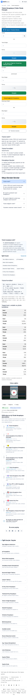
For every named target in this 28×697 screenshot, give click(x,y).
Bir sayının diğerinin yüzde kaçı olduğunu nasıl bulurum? (11, 198)
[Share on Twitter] (6, 530)
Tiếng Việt (23, 692)
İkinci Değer (5, 77)
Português (4, 691)
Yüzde (3, 32)
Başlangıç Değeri (6, 101)
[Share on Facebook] (9, 530)
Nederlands (14, 691)
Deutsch (17, 689)
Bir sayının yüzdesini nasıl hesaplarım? (10, 193)
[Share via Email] (21, 530)
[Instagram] (3, 685)
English (8, 689)
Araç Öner (4, 682)
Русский (24, 691)
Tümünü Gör (23, 255)
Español (13, 689)
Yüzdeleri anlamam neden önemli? (12, 207)
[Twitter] (11, 685)
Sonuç (3, 49)
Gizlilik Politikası (4, 677)
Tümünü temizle (14, 131)
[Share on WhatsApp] (15, 530)
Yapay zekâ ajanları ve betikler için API (11, 680)
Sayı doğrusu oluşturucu (8, 259)
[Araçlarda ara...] (19, 2)
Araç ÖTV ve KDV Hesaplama (16, 484)
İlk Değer (4, 67)
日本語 (19, 691)
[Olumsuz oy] (4, 428)
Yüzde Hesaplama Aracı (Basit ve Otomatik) (14, 436)
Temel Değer (5, 42)
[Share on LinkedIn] (12, 530)
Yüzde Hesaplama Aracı (15, 492)
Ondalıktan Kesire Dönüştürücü (10, 265)
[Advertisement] (14, 225)
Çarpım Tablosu (20, 268)
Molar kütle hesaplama (8, 262)
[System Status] (6, 685)
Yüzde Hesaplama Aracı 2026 (16, 475)
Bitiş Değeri (4, 110)
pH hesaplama (20, 259)
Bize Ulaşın (3, 678)
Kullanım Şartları (15, 677)
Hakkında (11, 678)
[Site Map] (1, 685)
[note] (13, 685)
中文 (11, 692)
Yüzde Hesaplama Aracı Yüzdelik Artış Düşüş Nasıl (14, 458)
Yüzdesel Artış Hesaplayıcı (9, 274)
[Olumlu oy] (4, 425)
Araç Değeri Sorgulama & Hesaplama (15, 447)
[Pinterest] (16, 685)
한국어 (14, 692)
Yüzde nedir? (6, 181)
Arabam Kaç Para (13, 500)
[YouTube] (8, 685)
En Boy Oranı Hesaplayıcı (8, 271)
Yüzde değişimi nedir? (9, 203)
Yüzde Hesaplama (13, 425)
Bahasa (3, 692)
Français (22, 689)
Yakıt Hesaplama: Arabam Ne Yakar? (15, 510)
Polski (7, 692)
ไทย (14, 694)
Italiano (9, 691)
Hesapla (14, 58)
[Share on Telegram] (18, 530)
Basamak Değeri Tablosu (8, 268)
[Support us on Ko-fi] (18, 685)
